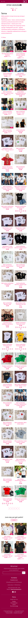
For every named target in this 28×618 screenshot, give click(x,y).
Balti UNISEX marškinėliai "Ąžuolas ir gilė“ (20, 480)
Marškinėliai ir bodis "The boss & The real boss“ (21, 304)
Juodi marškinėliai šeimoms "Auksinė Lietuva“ (20, 55)
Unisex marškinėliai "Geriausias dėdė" (7, 499)
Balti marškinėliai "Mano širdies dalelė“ (21, 423)
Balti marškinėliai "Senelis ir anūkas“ (7, 441)
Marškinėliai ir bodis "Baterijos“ (7, 460)
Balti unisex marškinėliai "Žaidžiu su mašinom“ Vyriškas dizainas (21, 188)
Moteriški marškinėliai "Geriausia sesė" (20, 207)
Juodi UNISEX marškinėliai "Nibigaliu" (20, 537)
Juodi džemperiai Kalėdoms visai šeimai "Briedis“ (7, 324)
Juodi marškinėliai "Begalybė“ (20, 130)
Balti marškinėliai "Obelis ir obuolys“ (7, 423)
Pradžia (12, 8)
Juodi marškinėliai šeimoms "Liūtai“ (7, 74)
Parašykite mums (14, 580)
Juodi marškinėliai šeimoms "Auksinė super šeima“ (21, 284)
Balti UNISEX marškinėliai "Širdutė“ (7, 537)
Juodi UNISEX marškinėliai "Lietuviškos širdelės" (21, 556)
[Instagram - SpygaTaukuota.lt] (15, 10)
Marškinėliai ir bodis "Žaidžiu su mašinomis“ (7, 247)
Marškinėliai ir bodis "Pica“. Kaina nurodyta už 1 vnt (7, 150)
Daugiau (14, 520)
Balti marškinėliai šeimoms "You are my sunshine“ (20, 461)
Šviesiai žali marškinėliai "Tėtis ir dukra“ (21, 499)
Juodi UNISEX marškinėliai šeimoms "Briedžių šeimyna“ (20, 93)
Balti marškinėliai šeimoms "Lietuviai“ (7, 130)
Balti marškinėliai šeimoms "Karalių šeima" (7, 265)
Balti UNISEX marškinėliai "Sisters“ (20, 74)
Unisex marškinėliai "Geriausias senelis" (20, 345)
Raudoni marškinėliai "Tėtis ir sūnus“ (7, 366)
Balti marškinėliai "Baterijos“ (20, 149)
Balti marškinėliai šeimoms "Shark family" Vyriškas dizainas (7, 188)
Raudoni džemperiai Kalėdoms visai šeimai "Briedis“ (7, 168)
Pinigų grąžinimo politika (19, 610)
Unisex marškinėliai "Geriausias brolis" (7, 345)
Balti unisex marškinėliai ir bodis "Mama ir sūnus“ (21, 385)
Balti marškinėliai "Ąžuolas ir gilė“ (7, 303)
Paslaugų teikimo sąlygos (18, 612)
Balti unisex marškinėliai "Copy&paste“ (7, 284)
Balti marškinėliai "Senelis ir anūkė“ (20, 265)
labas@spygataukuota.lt (16, 589)
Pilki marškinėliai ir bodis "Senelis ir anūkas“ (21, 441)
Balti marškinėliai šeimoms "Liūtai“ (20, 112)
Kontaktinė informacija (18, 613)
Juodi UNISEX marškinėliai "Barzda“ (7, 555)
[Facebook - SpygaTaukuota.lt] (13, 10)
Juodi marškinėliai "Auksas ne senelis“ (7, 385)
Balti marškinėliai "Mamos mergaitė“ (7, 479)
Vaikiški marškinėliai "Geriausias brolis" (21, 323)
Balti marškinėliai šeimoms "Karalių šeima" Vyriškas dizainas (21, 404)
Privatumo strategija (9, 612)
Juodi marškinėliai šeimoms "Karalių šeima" (21, 247)
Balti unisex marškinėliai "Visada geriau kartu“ (7, 207)
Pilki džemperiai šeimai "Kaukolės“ (7, 54)
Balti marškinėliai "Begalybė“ (20, 167)
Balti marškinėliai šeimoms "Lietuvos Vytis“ (7, 92)
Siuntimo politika (9, 613)
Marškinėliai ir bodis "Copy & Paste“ (7, 228)
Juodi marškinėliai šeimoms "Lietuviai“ (7, 112)
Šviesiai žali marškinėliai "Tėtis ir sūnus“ (21, 366)
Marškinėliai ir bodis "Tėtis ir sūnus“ (20, 228)
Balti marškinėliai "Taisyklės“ (7, 403)
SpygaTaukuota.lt (9, 610)
